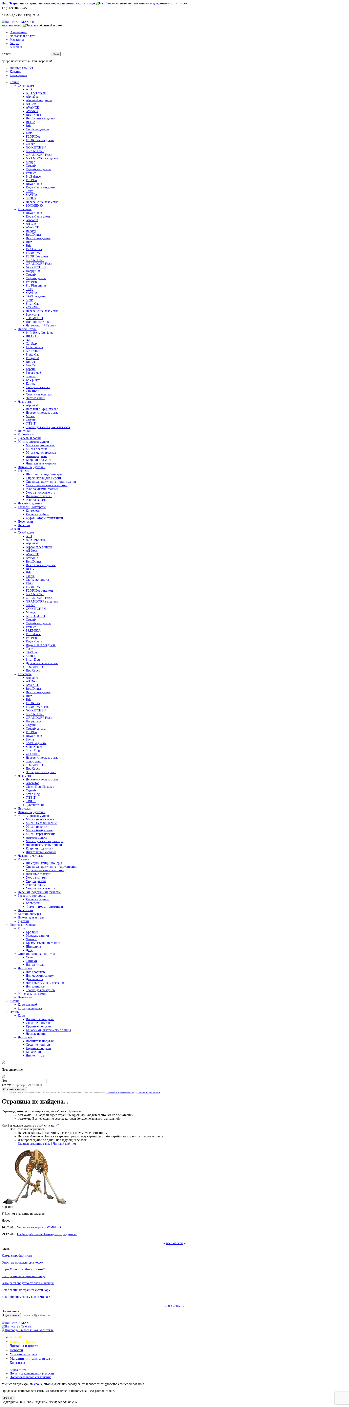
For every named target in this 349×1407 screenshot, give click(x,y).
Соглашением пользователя (148, 1092)
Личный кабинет (21, 68)
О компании (18, 32)
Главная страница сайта (34, 1143)
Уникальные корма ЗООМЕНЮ (39, 1227)
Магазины (17, 39)
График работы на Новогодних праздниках (47, 1234)
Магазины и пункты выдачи (32, 1358)
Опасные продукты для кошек (22, 1262)
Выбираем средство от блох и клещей (28, 1283)
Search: (6, 53)
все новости (174, 1243)
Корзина (15, 71)
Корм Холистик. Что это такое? (23, 1269)
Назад (46, 1132)
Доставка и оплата (22, 36)
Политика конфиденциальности (32, 1373)
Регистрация (18, 75)
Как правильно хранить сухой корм (26, 1290)
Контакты (16, 46)
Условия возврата (23, 1354)
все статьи (174, 1305)
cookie (38, 1384)
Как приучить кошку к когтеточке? (26, 1296)
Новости (16, 1350)
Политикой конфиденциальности (120, 1092)
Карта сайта (18, 1369)
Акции (14, 43)
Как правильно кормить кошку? (23, 1276)
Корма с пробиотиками (18, 1255)
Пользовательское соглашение (30, 1377)
